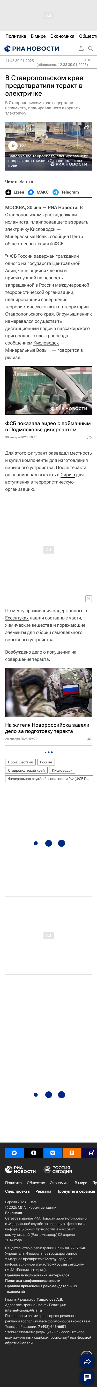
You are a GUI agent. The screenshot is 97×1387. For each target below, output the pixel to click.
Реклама (43, 1191)
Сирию (68, 474)
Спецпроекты (17, 1191)
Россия (46, 762)
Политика (13, 1183)
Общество (36, 1183)
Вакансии (13, 1213)
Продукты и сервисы (75, 1191)
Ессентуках (17, 617)
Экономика (60, 1183)
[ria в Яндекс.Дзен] (33, 1153)
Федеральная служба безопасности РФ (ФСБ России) (50, 779)
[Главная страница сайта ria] (31, 48)
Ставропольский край (26, 770)
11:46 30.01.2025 (19, 61)
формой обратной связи (69, 1321)
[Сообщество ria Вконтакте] (52, 1153)
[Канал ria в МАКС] (14, 1153)
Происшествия (20, 762)
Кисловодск (46, 343)
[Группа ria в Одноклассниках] (72, 1153)
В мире (81, 1183)
